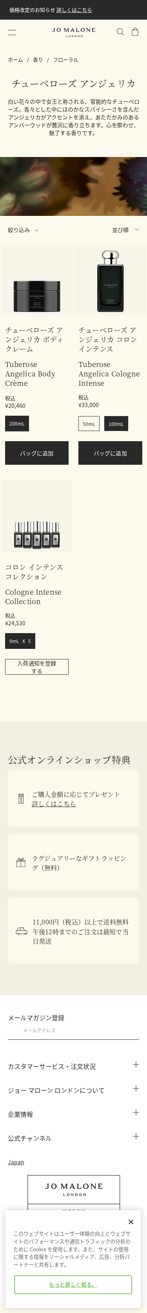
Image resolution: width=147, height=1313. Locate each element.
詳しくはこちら (38, 14)
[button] (12, 32)
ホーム (15, 59)
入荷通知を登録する (36, 667)
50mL (89, 423)
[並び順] (103, 229)
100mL (116, 423)
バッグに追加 (36, 453)
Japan (16, 1162)
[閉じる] (131, 1222)
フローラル (65, 59)
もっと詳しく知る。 (73, 1284)
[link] (37, 279)
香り (38, 59)
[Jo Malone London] (73, 32)
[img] (135, 31)
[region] (73, 1259)
